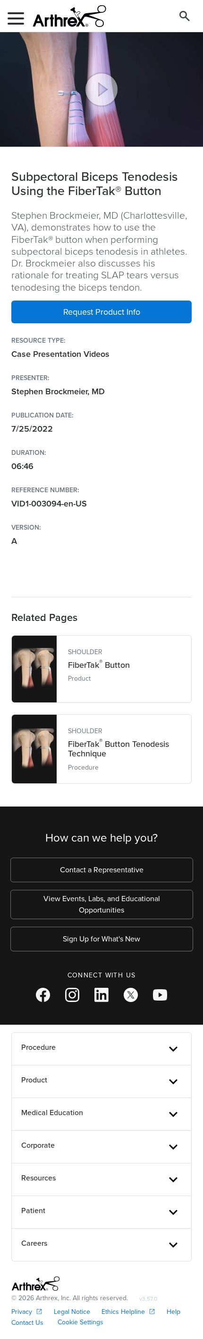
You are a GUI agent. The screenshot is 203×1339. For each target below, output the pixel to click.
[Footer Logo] (35, 1284)
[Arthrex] (65, 16)
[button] (101, 312)
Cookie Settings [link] (80, 1322)
